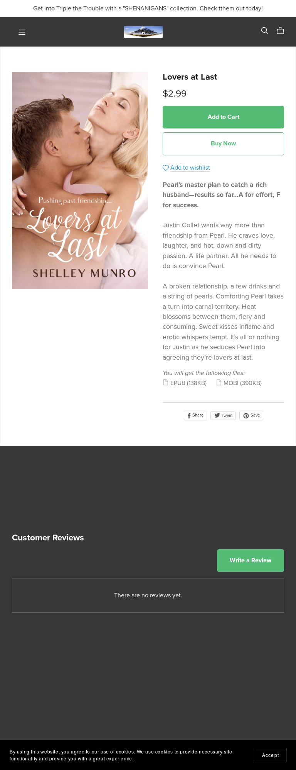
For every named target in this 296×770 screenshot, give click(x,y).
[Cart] (283, 31)
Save (254, 415)
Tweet (226, 415)
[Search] (264, 30)
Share (197, 415)
